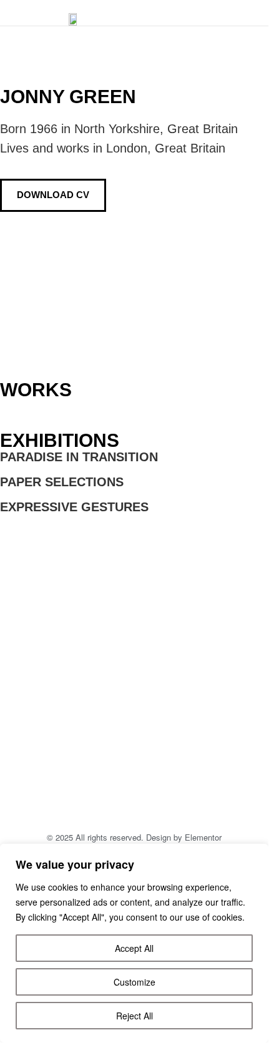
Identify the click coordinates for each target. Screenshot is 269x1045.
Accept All (134, 948)
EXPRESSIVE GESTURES (74, 507)
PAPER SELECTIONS (62, 482)
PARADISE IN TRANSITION (79, 457)
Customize (134, 982)
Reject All (134, 1015)
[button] (233, 13)
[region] (134, 943)
